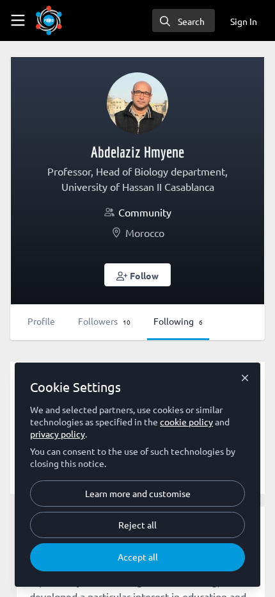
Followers (104, 321)
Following (178, 321)
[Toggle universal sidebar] (18, 20)
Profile (41, 321)
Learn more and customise (138, 493)
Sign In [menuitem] (243, 21)
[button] (137, 274)
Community (144, 212)
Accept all (138, 556)
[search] (183, 20)
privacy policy (57, 433)
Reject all (137, 524)
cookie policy (186, 421)
